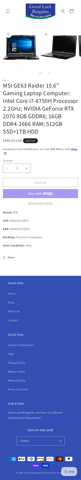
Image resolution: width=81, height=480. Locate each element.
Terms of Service (18, 389)
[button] (8, 11)
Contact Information (21, 345)
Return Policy (16, 371)
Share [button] (11, 257)
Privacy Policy (16, 363)
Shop (11, 302)
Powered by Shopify (54, 472)
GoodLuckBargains (34, 472)
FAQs (11, 354)
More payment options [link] (41, 202)
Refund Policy (16, 380)
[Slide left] (32, 73)
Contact (13, 320)
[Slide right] (49, 73)
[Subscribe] (60, 441)
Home (11, 293)
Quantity (8, 160)
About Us (14, 311)
